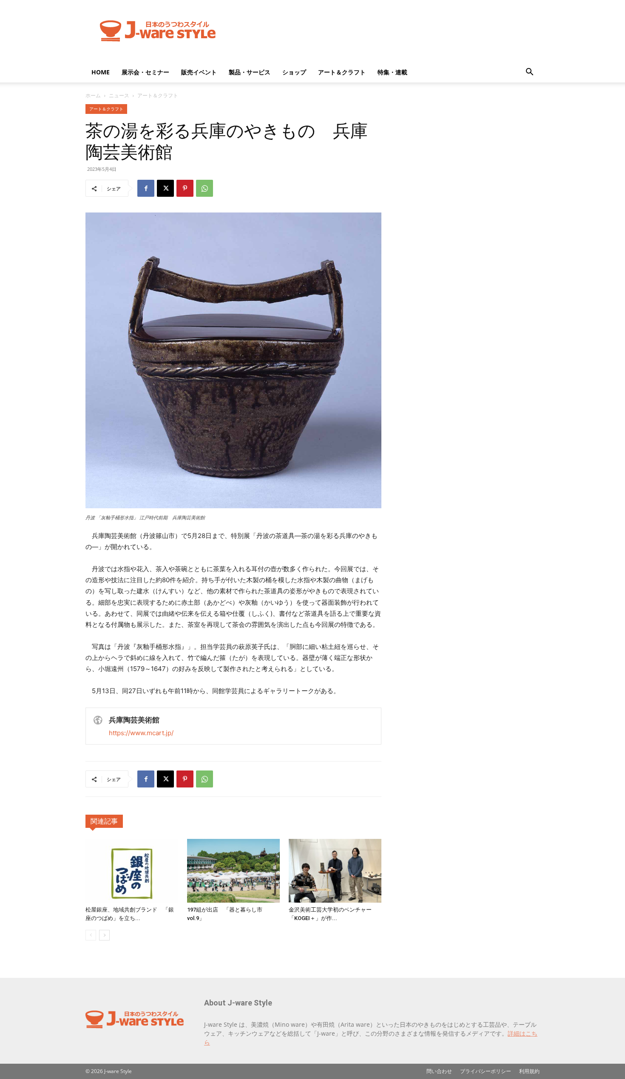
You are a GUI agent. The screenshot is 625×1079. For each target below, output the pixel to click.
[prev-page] (90, 935)
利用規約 (529, 1071)
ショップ (294, 72)
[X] (165, 188)
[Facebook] (145, 188)
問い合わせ (439, 1071)
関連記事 (104, 821)
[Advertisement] (385, 31)
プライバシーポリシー (485, 1071)
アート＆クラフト (342, 72)
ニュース (119, 95)
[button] (529, 73)
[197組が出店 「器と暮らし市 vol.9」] (233, 871)
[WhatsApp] (204, 188)
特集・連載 (392, 72)
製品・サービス (249, 72)
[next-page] (104, 935)
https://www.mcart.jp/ (141, 733)
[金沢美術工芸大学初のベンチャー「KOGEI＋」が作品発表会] (335, 871)
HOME (100, 72)
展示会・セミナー (145, 72)
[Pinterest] (184, 188)
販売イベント (199, 72)
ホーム (93, 95)
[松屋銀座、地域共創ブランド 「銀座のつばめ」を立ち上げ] (131, 871)
